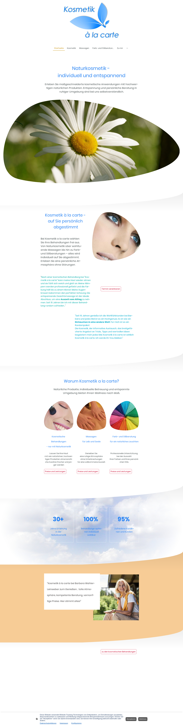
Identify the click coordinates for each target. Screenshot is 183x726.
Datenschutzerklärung (48, 723)
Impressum (64, 723)
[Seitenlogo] (91, 21)
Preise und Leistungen (55, 471)
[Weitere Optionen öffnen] (127, 48)
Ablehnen (142, 719)
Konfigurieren (76, 723)
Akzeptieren (131, 719)
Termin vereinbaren (111, 289)
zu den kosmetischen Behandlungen (119, 651)
